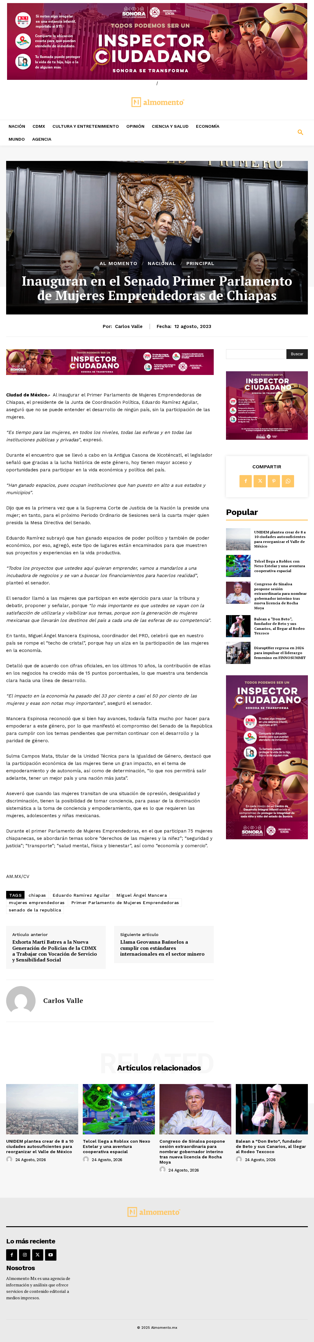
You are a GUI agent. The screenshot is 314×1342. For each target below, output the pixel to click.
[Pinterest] (274, 481)
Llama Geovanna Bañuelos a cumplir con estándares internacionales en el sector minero (162, 948)
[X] (260, 481)
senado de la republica (35, 909)
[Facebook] (245, 481)
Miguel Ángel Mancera (142, 895)
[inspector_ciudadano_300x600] (267, 837)
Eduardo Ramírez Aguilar (81, 895)
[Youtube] (50, 1254)
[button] (275, 132)
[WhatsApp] (288, 481)
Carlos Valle (129, 326)
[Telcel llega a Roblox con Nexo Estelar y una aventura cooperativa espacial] (238, 566)
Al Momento (118, 263)
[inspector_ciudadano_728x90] (110, 373)
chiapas (37, 895)
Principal (200, 263)
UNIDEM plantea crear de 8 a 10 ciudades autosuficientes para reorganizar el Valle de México (280, 539)
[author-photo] (10, 1159)
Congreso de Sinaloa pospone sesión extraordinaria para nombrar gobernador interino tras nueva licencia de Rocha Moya (280, 596)
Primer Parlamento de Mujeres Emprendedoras (125, 902)
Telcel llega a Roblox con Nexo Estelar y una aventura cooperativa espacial (279, 566)
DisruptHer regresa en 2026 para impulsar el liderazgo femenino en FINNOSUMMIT (280, 653)
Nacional (162, 263)
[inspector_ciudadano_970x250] (157, 41)
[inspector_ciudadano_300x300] (267, 438)
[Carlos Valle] (21, 1001)
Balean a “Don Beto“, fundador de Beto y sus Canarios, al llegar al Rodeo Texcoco (279, 626)
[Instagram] (24, 1254)
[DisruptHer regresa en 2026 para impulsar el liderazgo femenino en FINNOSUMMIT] (238, 653)
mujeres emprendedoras (37, 902)
